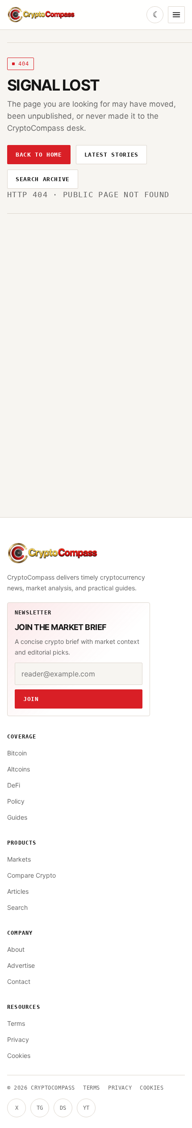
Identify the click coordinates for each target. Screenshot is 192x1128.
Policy (16, 801)
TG (40, 1108)
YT (86, 1108)
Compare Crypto (31, 875)
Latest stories (111, 154)
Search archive (43, 179)
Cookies (18, 1055)
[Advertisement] (96, 345)
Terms (16, 1023)
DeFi (13, 785)
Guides (17, 817)
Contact (18, 981)
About (16, 949)
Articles (18, 891)
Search (17, 907)
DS (63, 1108)
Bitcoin (17, 753)
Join (31, 699)
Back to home (39, 154)
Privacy (18, 1039)
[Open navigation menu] (176, 14)
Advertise (21, 965)
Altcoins (18, 769)
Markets (19, 859)
